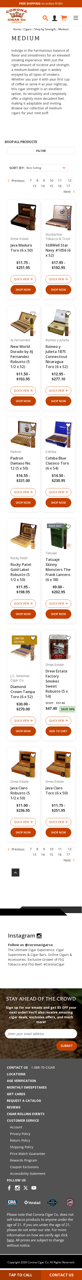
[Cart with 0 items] (63, 18)
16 (60, 186)
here (10, 1240)
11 (60, 180)
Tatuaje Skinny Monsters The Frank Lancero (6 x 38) (58, 569)
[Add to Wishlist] (33, 208)
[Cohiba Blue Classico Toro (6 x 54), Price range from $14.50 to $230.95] (58, 434)
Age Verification (21, 1080)
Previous (18, 180)
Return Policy (20, 1140)
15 (51, 186)
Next (68, 191)
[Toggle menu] (75, 17)
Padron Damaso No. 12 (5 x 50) (20, 463)
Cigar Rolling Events (25, 1114)
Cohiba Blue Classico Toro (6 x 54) (57, 463)
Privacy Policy (20, 1134)
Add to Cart (58, 731)
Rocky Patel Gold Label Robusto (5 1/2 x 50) (20, 572)
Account (16, 1127)
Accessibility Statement (27, 1173)
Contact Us (17, 1067)
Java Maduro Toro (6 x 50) (21, 248)
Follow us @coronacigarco (30, 944)
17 (68, 186)
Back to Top (13, 873)
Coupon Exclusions (24, 1167)
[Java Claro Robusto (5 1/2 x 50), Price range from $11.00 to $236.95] (23, 764)
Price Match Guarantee (27, 1153)
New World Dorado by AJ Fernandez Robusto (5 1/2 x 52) (21, 356)
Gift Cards (16, 1094)
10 (51, 180)
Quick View (21, 279)
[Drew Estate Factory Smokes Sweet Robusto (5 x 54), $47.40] (58, 647)
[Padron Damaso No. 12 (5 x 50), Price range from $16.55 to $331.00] (23, 434)
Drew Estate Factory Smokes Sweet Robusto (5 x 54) (57, 684)
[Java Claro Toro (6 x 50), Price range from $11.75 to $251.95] (58, 764)
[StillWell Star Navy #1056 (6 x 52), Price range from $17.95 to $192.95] (58, 216)
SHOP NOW (23, 290)
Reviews (13, 1107)
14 (43, 186)
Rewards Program (23, 1160)
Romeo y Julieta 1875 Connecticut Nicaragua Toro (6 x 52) (57, 356)
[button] (41, 150)
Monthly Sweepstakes (27, 1087)
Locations (16, 1074)
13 (34, 186)
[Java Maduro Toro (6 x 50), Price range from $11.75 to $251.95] (23, 216)
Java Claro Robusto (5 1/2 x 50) (20, 793)
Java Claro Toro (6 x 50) (57, 790)
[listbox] (46, 167)
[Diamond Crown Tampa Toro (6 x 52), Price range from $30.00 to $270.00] (23, 647)
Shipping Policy (21, 1147)
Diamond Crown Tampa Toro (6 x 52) (22, 691)
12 (70, 180)
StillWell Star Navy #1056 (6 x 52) (58, 250)
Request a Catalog (24, 1100)
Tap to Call (20, 1274)
